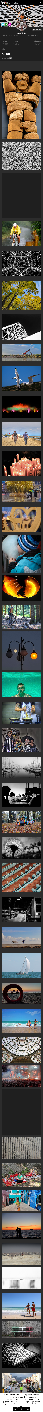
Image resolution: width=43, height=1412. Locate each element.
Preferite (7, 58)
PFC (26, 41)
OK (15, 1409)
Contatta (38, 29)
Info (3, 49)
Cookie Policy (24, 1409)
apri (21, 105)
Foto (5, 54)
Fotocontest (9, 2)
